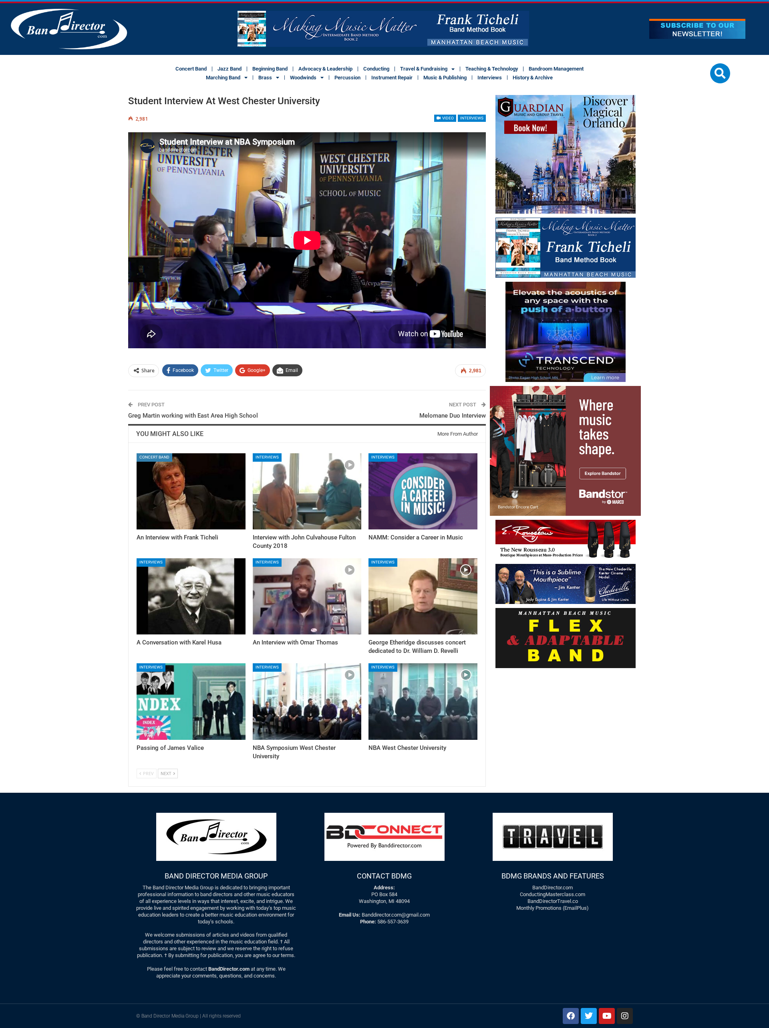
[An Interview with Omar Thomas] (307, 596)
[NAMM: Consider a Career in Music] (422, 491)
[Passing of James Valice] (191, 701)
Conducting (376, 69)
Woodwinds (303, 78)
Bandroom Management (556, 69)
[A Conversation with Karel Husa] (191, 596)
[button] (720, 73)
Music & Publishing (445, 78)
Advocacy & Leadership (325, 69)
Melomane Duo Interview (452, 415)
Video (447, 118)
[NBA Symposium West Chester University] (307, 701)
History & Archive (533, 78)
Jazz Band (229, 69)
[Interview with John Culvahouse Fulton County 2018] (307, 491)
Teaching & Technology (491, 69)
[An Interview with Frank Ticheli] (191, 491)
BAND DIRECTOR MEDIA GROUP (216, 876)
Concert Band (191, 69)
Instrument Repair (392, 78)
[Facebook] (571, 1016)
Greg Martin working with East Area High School (193, 415)
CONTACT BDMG (384, 876)
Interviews (489, 78)
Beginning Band (270, 69)
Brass (265, 78)
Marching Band (223, 78)
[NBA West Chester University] (422, 701)
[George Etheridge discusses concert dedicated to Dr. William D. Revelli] (422, 596)
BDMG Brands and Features (552, 876)
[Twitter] (589, 1016)
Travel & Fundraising (423, 69)
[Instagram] (625, 1016)
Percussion (347, 78)
